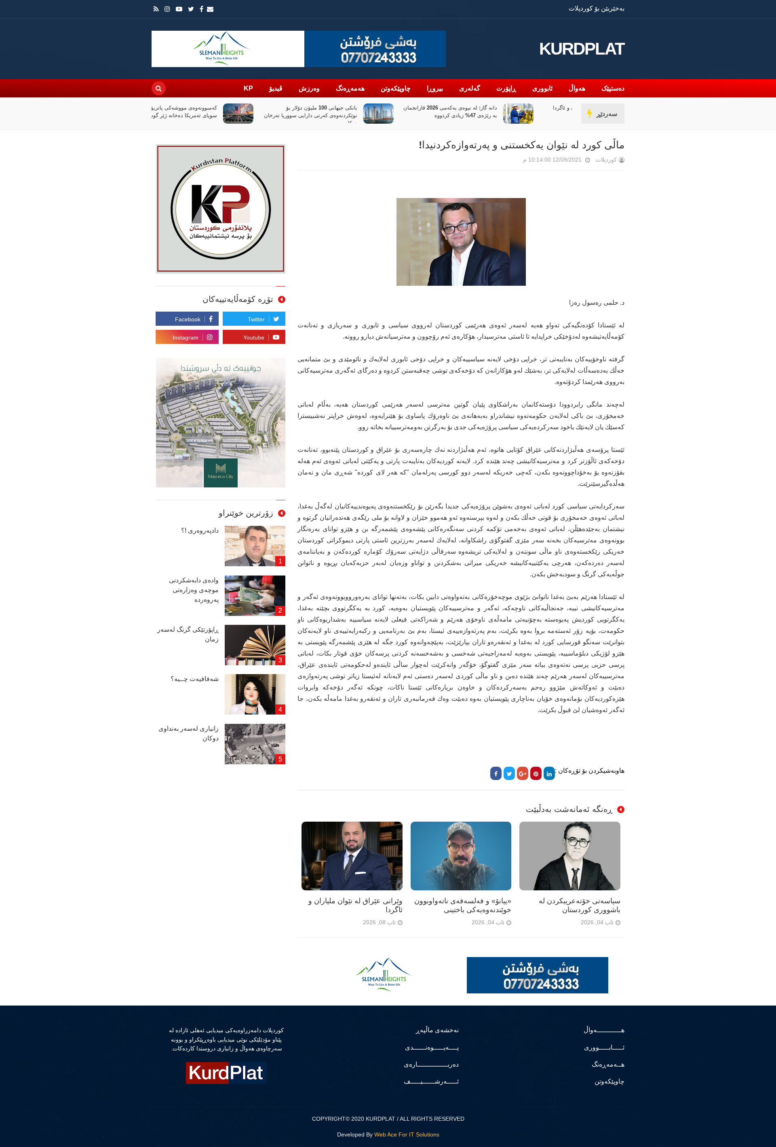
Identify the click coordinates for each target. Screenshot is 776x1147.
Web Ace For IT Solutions (406, 1134)
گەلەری (469, 88)
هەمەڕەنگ (350, 88)
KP (248, 88)
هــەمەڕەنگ (608, 1064)
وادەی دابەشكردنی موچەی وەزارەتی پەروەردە (194, 590)
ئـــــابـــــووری (604, 1047)
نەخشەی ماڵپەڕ (437, 1030)
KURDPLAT (581, 48)
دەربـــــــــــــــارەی (431, 1064)
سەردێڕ (607, 113)
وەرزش (309, 88)
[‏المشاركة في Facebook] (496, 773)
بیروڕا (435, 88)
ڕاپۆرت (506, 88)
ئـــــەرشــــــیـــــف (431, 1081)
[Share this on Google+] (522, 773)
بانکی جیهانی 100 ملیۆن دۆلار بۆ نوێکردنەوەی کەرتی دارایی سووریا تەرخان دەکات (344, 115)
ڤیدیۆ (276, 88)
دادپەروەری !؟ (200, 530)
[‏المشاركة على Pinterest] (536, 773)
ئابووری (542, 88)
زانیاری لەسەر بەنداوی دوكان (188, 733)
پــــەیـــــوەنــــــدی (432, 1047)
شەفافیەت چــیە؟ (195, 678)
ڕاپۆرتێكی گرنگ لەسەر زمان (188, 634)
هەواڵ (577, 88)
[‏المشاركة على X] (509, 773)
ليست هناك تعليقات (511, 161)
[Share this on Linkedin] (549, 773)
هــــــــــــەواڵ (604, 1030)
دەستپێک (612, 88)
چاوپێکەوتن (396, 88)
